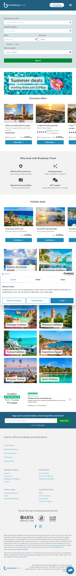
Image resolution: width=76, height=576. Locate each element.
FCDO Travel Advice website (32, 555)
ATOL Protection (45, 496)
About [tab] (63, 279)
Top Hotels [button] (8, 457)
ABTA (41, 493)
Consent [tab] (13, 279)
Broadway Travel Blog (11, 479)
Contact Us (8, 476)
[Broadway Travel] (15, 5)
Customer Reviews (11, 493)
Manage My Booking (11, 498)
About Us (7, 473)
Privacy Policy (41, 425)
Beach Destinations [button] (11, 449)
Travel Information (45, 501)
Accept (62, 300)
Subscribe (64, 421)
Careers (7, 481)
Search (38, 60)
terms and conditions (57, 545)
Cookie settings (36, 300)
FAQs (6, 496)
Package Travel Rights (46, 479)
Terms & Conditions (46, 476)
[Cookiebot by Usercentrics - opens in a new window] (65, 273)
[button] (70, 5)
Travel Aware (43, 498)
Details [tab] (38, 279)
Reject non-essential (14, 300)
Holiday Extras (9, 461)
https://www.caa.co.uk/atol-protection (16, 549)
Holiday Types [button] (9, 445)
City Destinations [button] (10, 453)
